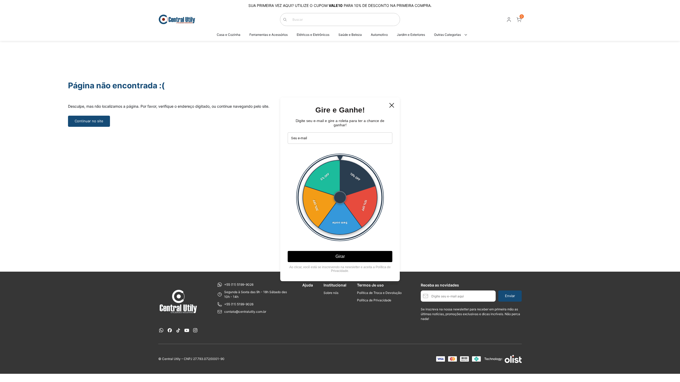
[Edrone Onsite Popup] (340, 191)
